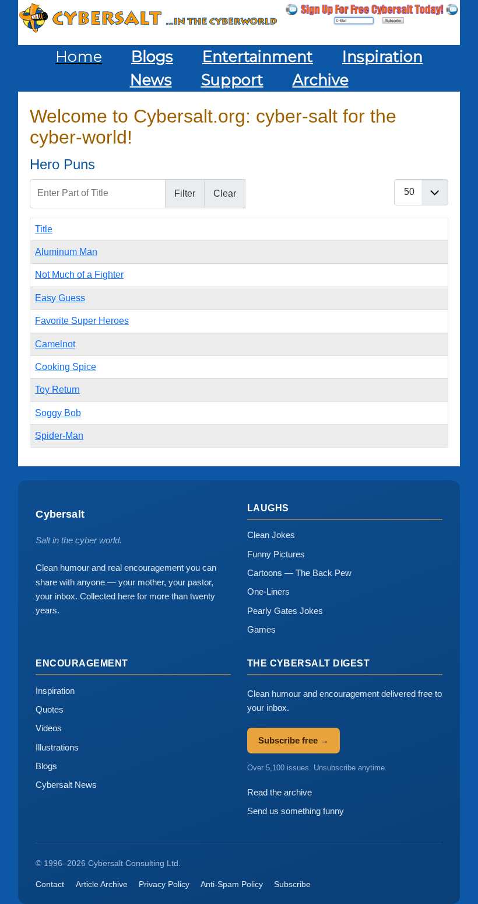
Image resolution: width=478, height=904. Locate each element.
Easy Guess (60, 298)
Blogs (46, 766)
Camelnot (55, 344)
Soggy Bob (58, 413)
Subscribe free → (293, 740)
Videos (49, 728)
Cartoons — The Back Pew (299, 573)
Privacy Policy (164, 884)
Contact (50, 884)
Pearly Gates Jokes (285, 611)
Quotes (50, 709)
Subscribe (292, 884)
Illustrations (57, 747)
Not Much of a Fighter (79, 275)
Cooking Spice (65, 367)
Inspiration (55, 691)
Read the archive (279, 792)
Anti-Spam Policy (232, 884)
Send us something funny (295, 811)
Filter (184, 193)
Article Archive (102, 884)
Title (43, 229)
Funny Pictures (276, 554)
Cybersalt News (66, 785)
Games (261, 629)
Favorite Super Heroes (82, 321)
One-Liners (268, 591)
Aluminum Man (66, 252)
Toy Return (57, 390)
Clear (224, 193)
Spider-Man (59, 436)
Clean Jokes (271, 535)
